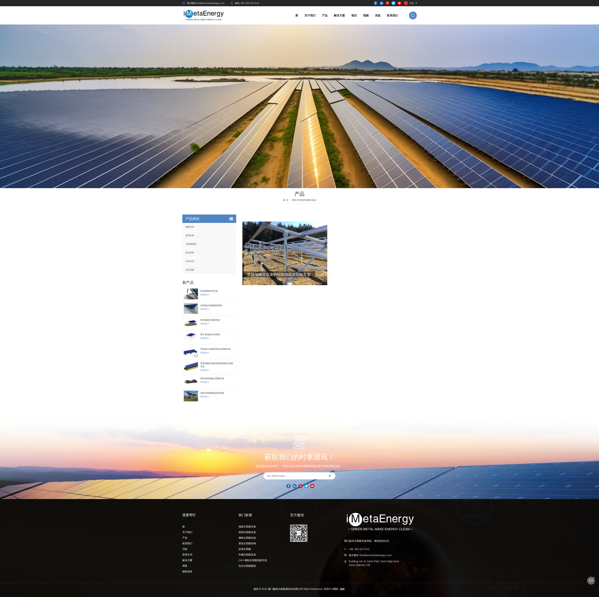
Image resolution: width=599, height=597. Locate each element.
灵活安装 (189, 252)
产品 (325, 15)
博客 (184, 565)
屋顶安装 (189, 235)
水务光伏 (189, 261)
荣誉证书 (187, 554)
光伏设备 (189, 270)
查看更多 (204, 294)
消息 (378, 15)
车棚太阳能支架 (247, 554)
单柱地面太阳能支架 (210, 319)
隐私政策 (187, 571)
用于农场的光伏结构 (210, 334)
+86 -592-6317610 (359, 549)
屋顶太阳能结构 (247, 543)
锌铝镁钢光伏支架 (209, 290)
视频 (366, 15)
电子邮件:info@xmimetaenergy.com (205, 3)
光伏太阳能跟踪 (247, 565)
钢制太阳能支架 (247, 537)
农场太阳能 (245, 549)
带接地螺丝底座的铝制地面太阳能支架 (216, 365)
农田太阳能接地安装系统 (212, 392)
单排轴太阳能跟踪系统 (211, 305)
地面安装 (189, 227)
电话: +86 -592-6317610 (247, 3)
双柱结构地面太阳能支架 (212, 378)
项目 (354, 15)
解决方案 (339, 15)
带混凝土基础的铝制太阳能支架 (215, 348)
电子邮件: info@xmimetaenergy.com (370, 555)
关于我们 (310, 15)
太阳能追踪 (190, 244)
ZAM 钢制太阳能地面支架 (253, 560)
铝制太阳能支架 (247, 532)
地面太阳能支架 (247, 526)
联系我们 (392, 15)
